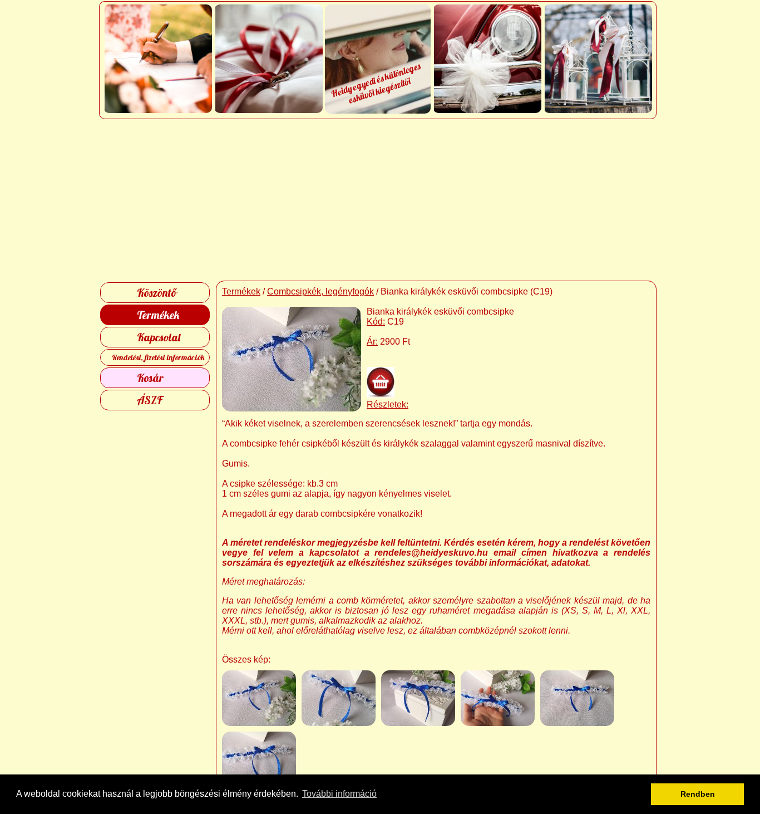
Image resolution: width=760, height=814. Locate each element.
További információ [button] (339, 793)
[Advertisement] (380, 200)
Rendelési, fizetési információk (158, 357)
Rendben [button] (697, 794)
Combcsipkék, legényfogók (320, 291)
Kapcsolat (159, 337)
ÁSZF (149, 400)
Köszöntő (156, 293)
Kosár (150, 378)
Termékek (158, 315)
